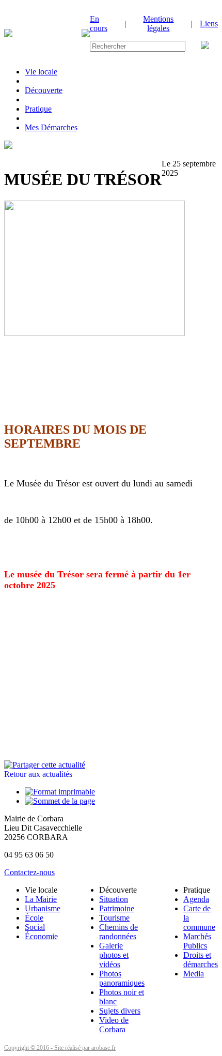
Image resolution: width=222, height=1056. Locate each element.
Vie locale (41, 71)
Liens (209, 23)
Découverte (43, 90)
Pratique (38, 108)
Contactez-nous (29, 872)
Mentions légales (158, 23)
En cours (98, 23)
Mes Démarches (51, 127)
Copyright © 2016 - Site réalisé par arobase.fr (60, 1047)
